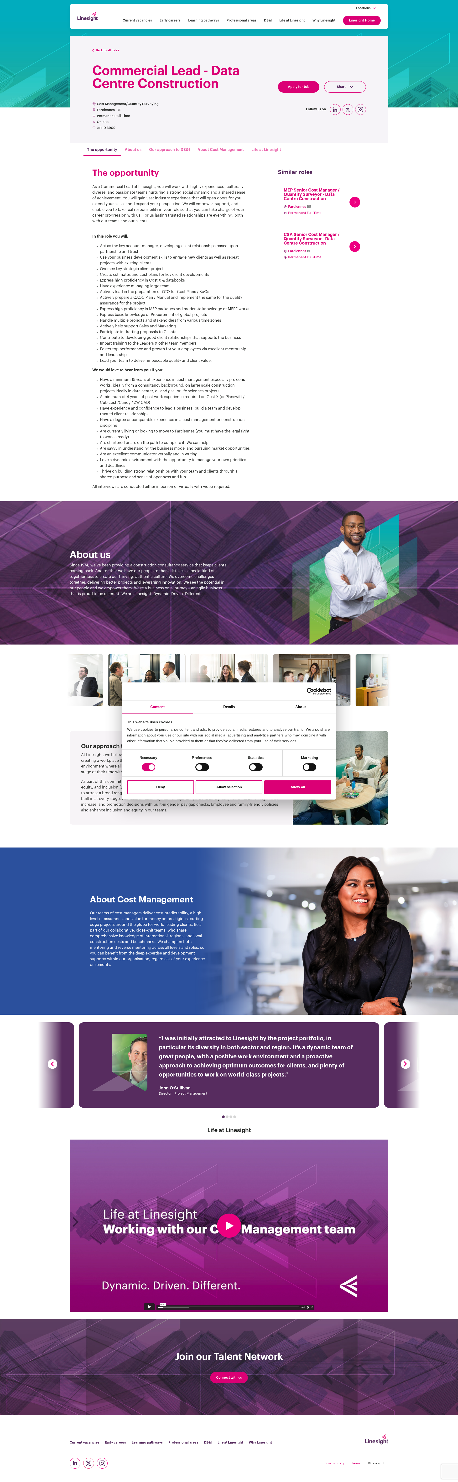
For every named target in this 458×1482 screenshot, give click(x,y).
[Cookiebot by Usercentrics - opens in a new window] (310, 691)
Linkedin (335, 109)
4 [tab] (234, 1116)
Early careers (170, 20)
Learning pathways (203, 20)
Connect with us (229, 1377)
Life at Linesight (292, 20)
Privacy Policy (334, 1463)
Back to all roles (107, 50)
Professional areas (241, 20)
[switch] (202, 767)
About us (133, 150)
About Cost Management (221, 150)
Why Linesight (323, 20)
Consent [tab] (157, 707)
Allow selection (229, 787)
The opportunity (102, 150)
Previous (52, 1064)
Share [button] (342, 87)
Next (405, 1064)
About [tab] (300, 707)
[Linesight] (87, 16)
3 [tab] (230, 1116)
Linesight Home (362, 20)
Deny (160, 787)
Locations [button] (363, 8)
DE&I (268, 20)
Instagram (360, 109)
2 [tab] (227, 1116)
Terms (356, 1463)
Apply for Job (298, 87)
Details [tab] (229, 707)
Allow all (298, 787)
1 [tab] (223, 1116)
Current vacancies (137, 20)
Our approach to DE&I (169, 150)
